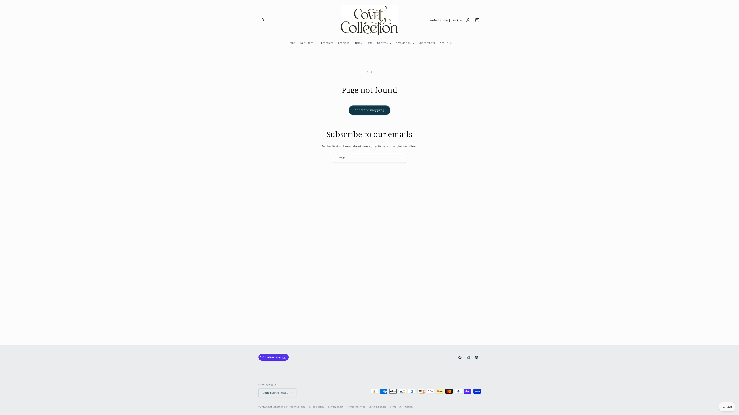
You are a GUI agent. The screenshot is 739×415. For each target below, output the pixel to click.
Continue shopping (369, 110)
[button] (262, 20)
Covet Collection (274, 406)
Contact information (401, 406)
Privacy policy (335, 406)
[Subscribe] (401, 158)
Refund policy (316, 406)
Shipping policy (377, 406)
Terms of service (356, 406)
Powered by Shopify (294, 406)
